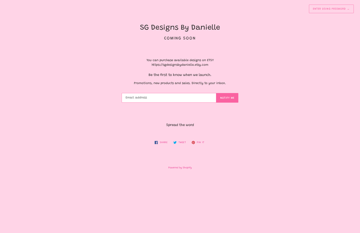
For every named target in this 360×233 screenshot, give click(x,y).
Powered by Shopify (180, 167)
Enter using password (331, 9)
